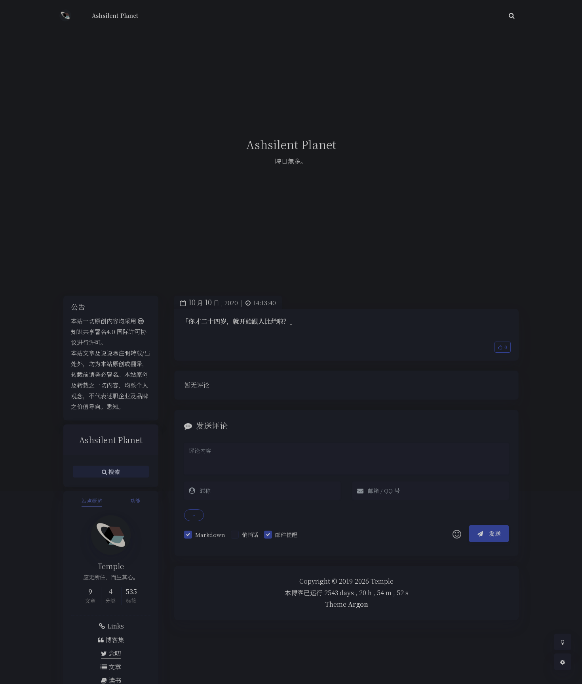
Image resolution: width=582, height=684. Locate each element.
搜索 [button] (113, 472)
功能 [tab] (135, 500)
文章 (114, 666)
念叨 (114, 653)
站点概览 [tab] (92, 500)
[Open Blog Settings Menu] (562, 661)
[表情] (457, 533)
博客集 (114, 639)
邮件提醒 (286, 535)
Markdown (210, 535)
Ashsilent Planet (115, 15)
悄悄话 (250, 535)
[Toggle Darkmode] (562, 642)
